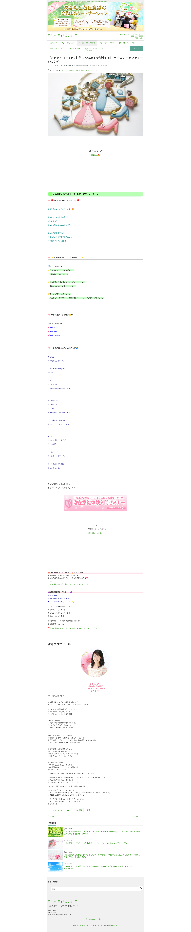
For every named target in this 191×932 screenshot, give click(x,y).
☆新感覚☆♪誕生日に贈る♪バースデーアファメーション (70, 584)
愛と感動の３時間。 (95, 533)
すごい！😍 (95, 155)
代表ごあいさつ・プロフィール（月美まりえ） (94, 49)
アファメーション (56, 810)
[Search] (141, 888)
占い (69, 810)
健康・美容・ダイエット (57, 48)
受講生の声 (53, 43)
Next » (138, 817)
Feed (103, 919)
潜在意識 (79, 810)
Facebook (91, 919)
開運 (88, 810)
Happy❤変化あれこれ (68, 43)
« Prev (52, 817)
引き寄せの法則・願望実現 (87, 43)
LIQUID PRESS (114, 925)
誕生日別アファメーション (89, 70)
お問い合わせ (137, 48)
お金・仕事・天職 (74, 48)
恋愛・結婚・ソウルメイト (126, 43)
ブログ (62, 70)
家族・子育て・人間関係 (107, 43)
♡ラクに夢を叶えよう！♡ (62, 35)
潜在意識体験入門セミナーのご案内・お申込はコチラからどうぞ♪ (73, 628)
